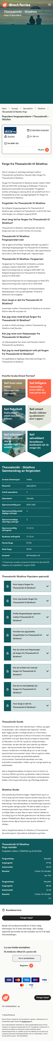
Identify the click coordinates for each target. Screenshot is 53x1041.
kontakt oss (25, 1021)
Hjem (4, 109)
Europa (15, 109)
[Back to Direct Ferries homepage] (16, 5)
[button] (27, 586)
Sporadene (28, 109)
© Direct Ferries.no (8, 1015)
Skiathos (41, 109)
